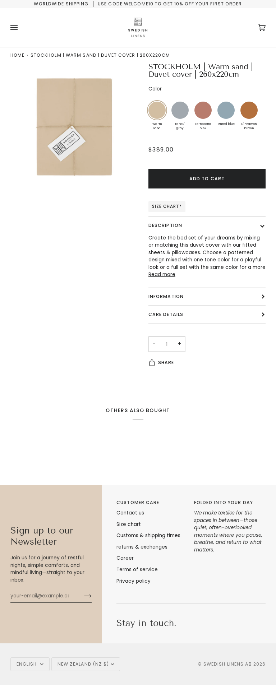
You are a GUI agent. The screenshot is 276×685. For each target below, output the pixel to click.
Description (165, 225)
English (27, 664)
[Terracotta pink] (203, 110)
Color (155, 88)
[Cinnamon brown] (249, 110)
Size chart (128, 524)
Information (166, 296)
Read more (161, 274)
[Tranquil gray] (180, 110)
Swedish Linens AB (227, 664)
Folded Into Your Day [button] (223, 502)
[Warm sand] (157, 110)
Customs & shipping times (148, 535)
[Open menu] (21, 27)
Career (125, 558)
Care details (165, 314)
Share (166, 362)
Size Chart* (167, 206)
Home (17, 55)
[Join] (82, 596)
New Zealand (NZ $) (83, 664)
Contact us (130, 512)
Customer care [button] (137, 502)
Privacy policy (133, 581)
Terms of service (137, 569)
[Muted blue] (226, 110)
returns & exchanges (141, 547)
